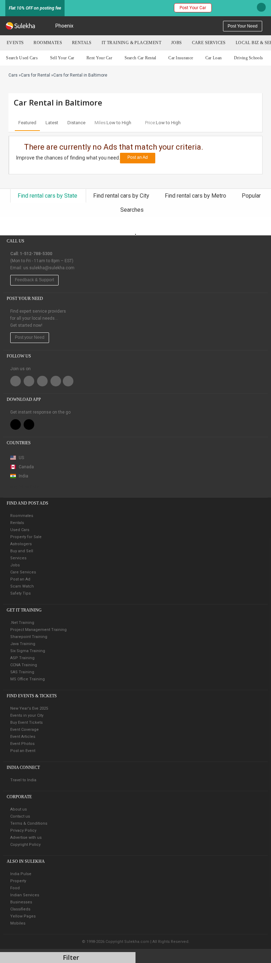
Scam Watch (22, 586)
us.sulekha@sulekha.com (48, 267)
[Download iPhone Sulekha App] (15, 424)
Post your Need (29, 337)
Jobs (176, 42)
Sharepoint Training (28, 636)
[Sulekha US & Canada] (20, 25)
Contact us (20, 816)
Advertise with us (26, 837)
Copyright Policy (25, 844)
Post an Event (22, 750)
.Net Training (22, 622)
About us (18, 809)
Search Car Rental (140, 57)
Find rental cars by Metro (196, 195)
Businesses (21, 902)
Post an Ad (137, 157)
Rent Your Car (99, 57)
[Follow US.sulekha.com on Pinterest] (42, 381)
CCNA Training (23, 665)
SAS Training (22, 672)
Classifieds (20, 909)
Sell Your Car (62, 57)
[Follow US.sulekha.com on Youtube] (68, 381)
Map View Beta (24, 486)
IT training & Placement (131, 42)
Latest (52, 122)
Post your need (243, 26)
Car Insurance (180, 57)
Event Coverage (24, 729)
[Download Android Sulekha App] (29, 424)
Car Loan (213, 57)
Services (18, 558)
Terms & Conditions (28, 823)
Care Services (209, 42)
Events (15, 42)
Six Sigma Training (27, 651)
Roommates (48, 42)
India (23, 476)
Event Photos (22, 743)
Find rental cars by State (48, 195)
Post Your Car (193, 7)
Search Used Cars (22, 57)
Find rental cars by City (122, 195)
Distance (76, 122)
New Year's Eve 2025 (29, 708)
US (21, 457)
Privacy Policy (23, 830)
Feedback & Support (34, 279)
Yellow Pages (23, 916)
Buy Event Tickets (26, 722)
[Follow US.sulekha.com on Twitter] (29, 381)
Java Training (22, 644)
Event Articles (22, 736)
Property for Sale (26, 537)
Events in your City (26, 715)
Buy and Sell (21, 551)
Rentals (82, 42)
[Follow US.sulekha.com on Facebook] (15, 381)
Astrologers (21, 544)
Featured (27, 122)
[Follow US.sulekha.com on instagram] (55, 381)
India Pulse (20, 874)
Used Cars (19, 530)
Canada (26, 466)
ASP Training (22, 658)
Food (15, 888)
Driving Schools (248, 57)
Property (18, 881)
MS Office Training (27, 679)
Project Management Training (38, 629)
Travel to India (23, 780)
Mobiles (17, 923)
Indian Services (24, 895)
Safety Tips (20, 593)
